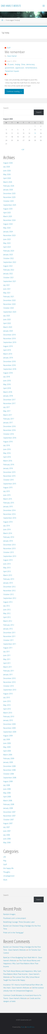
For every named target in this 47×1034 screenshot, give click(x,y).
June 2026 (7, 171)
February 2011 (8, 671)
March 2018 (7, 392)
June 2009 (7, 743)
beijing (17, 64)
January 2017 (8, 422)
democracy (30, 64)
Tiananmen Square (12, 71)
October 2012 (8, 594)
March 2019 (7, 354)
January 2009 (8, 762)
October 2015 (8, 480)
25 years (10, 64)
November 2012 (9, 590)
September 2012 (9, 598)
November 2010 (9, 682)
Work (5, 880)
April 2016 (7, 457)
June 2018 (7, 380)
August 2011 (8, 648)
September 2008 (9, 778)
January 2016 (8, 468)
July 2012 (6, 606)
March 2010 (7, 713)
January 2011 (8, 674)
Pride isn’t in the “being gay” (13, 932)
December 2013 (9, 545)
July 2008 (6, 785)
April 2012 (7, 617)
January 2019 (8, 358)
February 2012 (8, 625)
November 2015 (9, 476)
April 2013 (7, 571)
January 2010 (8, 720)
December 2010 (9, 678)
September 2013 (9, 556)
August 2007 (8, 823)
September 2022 (9, 262)
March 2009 (7, 755)
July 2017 (6, 407)
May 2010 (6, 705)
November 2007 (9, 816)
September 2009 (9, 732)
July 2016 (6, 445)
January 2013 (8, 583)
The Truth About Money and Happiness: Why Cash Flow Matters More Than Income (21, 963)
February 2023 (8, 251)
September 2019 (9, 342)
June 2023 (7, 239)
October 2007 (8, 819)
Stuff (8, 48)
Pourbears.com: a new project (14, 918)
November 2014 (9, 514)
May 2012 (6, 613)
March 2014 (7, 533)
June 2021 (7, 289)
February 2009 (8, 758)
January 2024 (8, 232)
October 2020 (8, 308)
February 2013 (8, 579)
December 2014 (9, 510)
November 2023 (9, 235)
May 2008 (6, 793)
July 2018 (6, 377)
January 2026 (8, 190)
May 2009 (6, 747)
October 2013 (8, 552)
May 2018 (6, 384)
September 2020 (9, 312)
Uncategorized (8, 876)
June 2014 (7, 529)
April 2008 (7, 797)
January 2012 (8, 629)
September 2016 (9, 438)
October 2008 (8, 774)
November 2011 (9, 636)
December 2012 (9, 587)
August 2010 (8, 694)
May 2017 (6, 411)
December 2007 (9, 812)
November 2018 (9, 365)
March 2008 (7, 800)
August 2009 (8, 736)
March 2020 (7, 327)
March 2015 (7, 499)
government (9, 68)
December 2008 (9, 766)
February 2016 (8, 464)
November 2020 (9, 304)
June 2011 (7, 655)
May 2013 (6, 568)
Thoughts (6, 872)
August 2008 (8, 781)
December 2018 (9, 361)
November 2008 (9, 770)
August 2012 (8, 602)
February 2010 (8, 716)
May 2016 (6, 453)
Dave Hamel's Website (11, 5)
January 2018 (8, 396)
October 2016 (8, 434)
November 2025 (9, 197)
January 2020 (8, 331)
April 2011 (7, 663)
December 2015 (9, 472)
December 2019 (9, 335)
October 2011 (8, 640)
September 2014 (9, 518)
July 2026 (6, 167)
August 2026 (8, 163)
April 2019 (7, 350)
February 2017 (8, 419)
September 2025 (9, 205)
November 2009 (9, 728)
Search (5, 108)
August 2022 (8, 266)
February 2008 (8, 804)
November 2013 (9, 548)
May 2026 (6, 174)
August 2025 (8, 209)
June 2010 (7, 701)
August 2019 (8, 346)
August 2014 (8, 522)
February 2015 (8, 503)
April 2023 (7, 247)
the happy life (8, 868)
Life (4, 857)
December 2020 (9, 300)
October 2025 (8, 201)
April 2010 (7, 709)
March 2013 (7, 575)
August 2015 (8, 487)
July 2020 (6, 316)
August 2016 (8, 441)
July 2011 (6, 651)
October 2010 (8, 686)
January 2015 (8, 506)
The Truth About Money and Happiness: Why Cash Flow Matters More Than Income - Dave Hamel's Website (22, 974)
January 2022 (8, 273)
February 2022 (8, 270)
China (23, 64)
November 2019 (9, 338)
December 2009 (9, 724)
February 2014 (8, 537)
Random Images (9, 914)
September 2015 (9, 484)
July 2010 (6, 697)
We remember (15, 52)
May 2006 (6, 842)
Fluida (23, 1027)
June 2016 (7, 449)
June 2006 (7, 839)
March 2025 (7, 216)
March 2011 (7, 667)
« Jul (22, 149)
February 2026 (8, 186)
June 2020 (7, 319)
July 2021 (6, 285)
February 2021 (8, 296)
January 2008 (8, 808)
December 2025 (9, 193)
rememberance (31, 68)
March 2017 (7, 415)
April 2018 (7, 388)
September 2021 (9, 281)
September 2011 (9, 644)
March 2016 (7, 461)
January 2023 (8, 254)
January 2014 (8, 541)
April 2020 (7, 323)
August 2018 (8, 373)
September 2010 (9, 690)
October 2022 (8, 258)
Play (4, 861)
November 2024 (9, 220)
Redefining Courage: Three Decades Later (19, 922)
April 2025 (7, 212)
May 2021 (6, 293)
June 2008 (7, 789)
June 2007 (7, 831)
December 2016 (9, 426)
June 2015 (7, 495)
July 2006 (6, 835)
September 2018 (9, 369)
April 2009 (7, 751)
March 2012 (7, 621)
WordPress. (31, 1027)
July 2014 (6, 526)
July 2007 (6, 827)
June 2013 (7, 564)
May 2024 (6, 228)
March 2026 (7, 182)
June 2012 (7, 609)
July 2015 (6, 491)
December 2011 (9, 632)
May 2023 (6, 243)
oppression (19, 68)
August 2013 (8, 560)
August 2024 (8, 224)
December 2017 (9, 400)
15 (35, 133)
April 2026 (7, 178)
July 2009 (6, 739)
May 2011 (6, 659)
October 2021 (8, 277)
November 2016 (9, 430)
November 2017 (9, 403)
